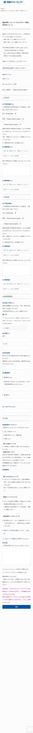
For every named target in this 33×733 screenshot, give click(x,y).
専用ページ (14, 61)
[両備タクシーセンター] (10, 2)
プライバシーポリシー (8, 569)
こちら (14, 311)
